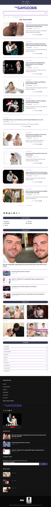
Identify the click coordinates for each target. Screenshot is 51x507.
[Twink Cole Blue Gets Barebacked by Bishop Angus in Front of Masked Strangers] (13, 67)
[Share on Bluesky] (39, 34)
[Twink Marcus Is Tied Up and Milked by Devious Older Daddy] (13, 86)
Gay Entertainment (26, 351)
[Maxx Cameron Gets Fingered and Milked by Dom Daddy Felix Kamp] (13, 195)
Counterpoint (26, 346)
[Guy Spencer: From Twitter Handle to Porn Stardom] (6, 288)
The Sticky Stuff (26, 368)
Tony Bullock (29, 28)
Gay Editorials (26, 348)
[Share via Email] (41, 34)
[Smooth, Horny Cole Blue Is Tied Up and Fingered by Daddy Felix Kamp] (13, 139)
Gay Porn (26, 359)
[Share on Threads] (38, 34)
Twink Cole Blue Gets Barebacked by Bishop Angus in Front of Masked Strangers (35, 64)
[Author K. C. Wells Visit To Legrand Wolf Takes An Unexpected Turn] (6, 280)
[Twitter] (23, 3)
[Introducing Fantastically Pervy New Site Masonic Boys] (13, 158)
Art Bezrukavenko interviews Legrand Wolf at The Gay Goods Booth (28, 294)
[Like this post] (32, 34)
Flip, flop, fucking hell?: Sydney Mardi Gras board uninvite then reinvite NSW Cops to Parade (25, 265)
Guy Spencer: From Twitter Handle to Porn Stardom (24, 286)
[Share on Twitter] (35, 34)
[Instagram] (25, 3)
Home (4, 16)
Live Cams (27, 1)
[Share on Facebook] (22, 126)
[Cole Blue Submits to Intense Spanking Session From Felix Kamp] (13, 105)
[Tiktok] (28, 3)
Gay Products (26, 362)
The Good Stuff (26, 365)
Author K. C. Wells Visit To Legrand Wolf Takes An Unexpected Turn (28, 279)
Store (23, 1)
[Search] (47, 13)
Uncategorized (26, 370)
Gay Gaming (26, 354)
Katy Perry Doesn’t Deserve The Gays (21, 271)
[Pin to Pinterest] (36, 34)
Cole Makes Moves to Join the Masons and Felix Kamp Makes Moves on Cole (23, 119)
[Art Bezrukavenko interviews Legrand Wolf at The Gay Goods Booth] (6, 295)
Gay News (26, 357)
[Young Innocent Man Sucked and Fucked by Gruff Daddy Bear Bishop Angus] (13, 29)
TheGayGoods (39, 505)
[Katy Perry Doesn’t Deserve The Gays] (6, 273)
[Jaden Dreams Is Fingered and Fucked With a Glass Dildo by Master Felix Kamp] (13, 48)
